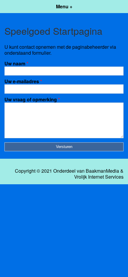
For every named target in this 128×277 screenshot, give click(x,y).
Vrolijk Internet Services (99, 177)
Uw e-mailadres (23, 81)
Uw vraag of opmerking (32, 99)
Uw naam (16, 63)
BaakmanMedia (102, 171)
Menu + (64, 6)
